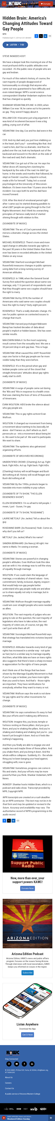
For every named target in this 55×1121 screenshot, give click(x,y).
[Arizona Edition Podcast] (27, 923)
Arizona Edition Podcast (27, 954)
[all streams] (51, 1118)
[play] (4, 1118)
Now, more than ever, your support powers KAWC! (27, 880)
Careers (8, 1083)
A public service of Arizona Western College (22, 1094)
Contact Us (9, 1088)
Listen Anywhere (27, 1024)
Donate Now (27, 888)
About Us (9, 1077)
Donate (46, 4)
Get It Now (27, 1034)
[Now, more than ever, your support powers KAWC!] (27, 853)
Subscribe (27, 972)
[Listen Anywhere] (27, 1001)
